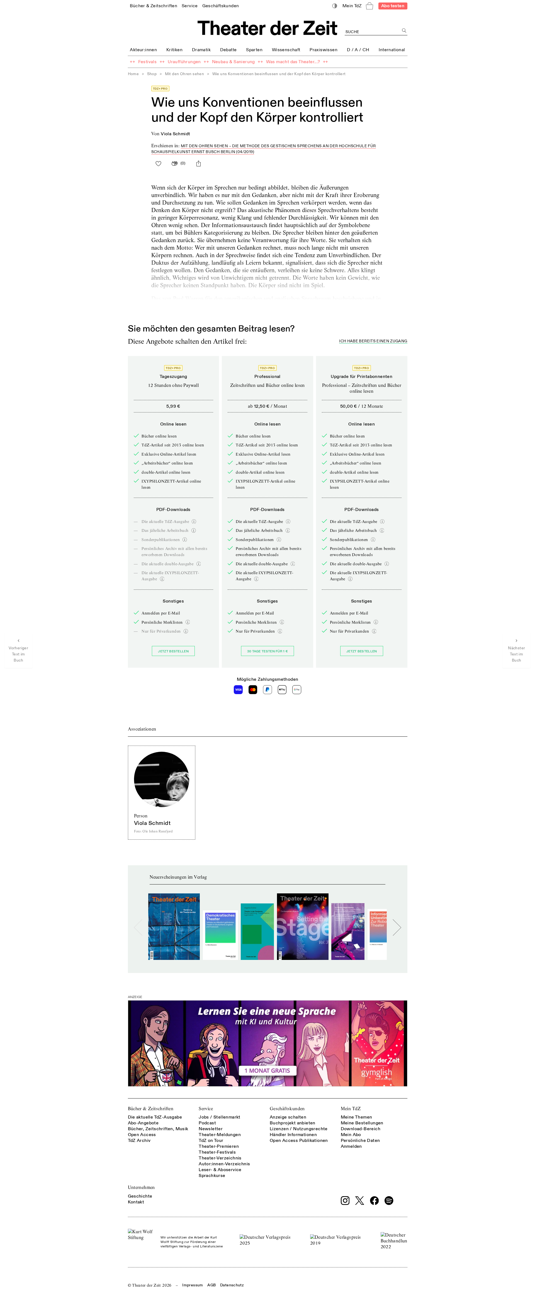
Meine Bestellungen (362, 1123)
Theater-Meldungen (220, 1134)
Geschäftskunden (287, 1108)
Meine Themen (356, 1117)
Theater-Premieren (219, 1146)
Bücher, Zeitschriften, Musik (158, 1129)
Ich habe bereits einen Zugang (373, 341)
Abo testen (392, 6)
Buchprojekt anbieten (292, 1123)
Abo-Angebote (143, 1123)
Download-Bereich (360, 1129)
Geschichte (140, 1196)
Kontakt (136, 1202)
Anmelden (351, 1146)
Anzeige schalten (288, 1117)
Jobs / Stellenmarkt (219, 1117)
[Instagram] (345, 1200)
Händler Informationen (293, 1134)
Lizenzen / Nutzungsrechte (299, 1129)
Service (206, 1108)
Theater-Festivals (217, 1152)
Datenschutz (232, 1285)
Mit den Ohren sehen (184, 74)
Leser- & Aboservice (220, 1170)
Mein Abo (351, 1134)
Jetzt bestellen (173, 651)
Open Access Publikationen (299, 1140)
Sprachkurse (212, 1175)
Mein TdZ (351, 1108)
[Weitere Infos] (194, 521)
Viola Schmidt (175, 134)
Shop (152, 74)
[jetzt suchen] (404, 30)
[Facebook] (374, 1200)
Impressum (192, 1285)
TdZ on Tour (211, 1140)
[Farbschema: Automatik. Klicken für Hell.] (334, 6)
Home (133, 74)
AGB (211, 1285)
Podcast (207, 1123)
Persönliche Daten (360, 1140)
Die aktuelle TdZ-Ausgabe (155, 1117)
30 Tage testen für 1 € (267, 651)
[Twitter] (359, 1200)
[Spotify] (389, 1200)
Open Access (142, 1134)
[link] (153, 5)
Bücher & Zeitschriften (151, 1108)
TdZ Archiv (139, 1140)
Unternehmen (141, 1187)
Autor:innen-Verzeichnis (224, 1164)
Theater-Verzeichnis (220, 1158)
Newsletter (211, 1129)
